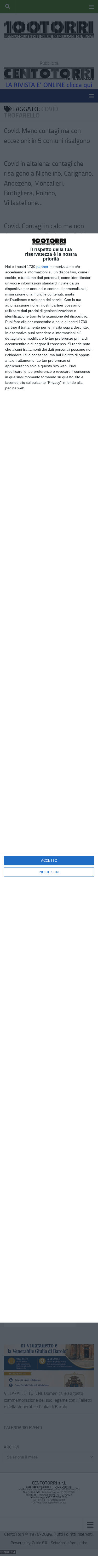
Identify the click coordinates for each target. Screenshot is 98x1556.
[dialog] (49, 778)
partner (42, 266)
